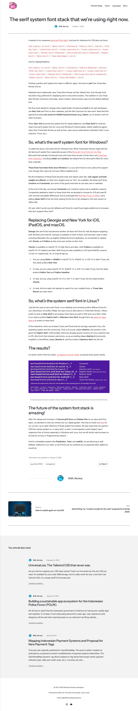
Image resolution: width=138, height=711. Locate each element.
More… (126, 6)
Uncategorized (50, 464)
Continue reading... (36, 583)
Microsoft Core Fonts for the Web (86, 152)
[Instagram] (67, 705)
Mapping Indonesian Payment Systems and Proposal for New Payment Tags (65, 642)
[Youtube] (71, 705)
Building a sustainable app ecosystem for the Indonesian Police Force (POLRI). (65, 603)
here (102, 422)
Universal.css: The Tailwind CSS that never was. (59, 565)
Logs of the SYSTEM (36, 464)
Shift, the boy (63, 26)
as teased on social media (68, 355)
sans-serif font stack (59, 40)
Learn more (85, 693)
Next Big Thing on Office (88, 196)
